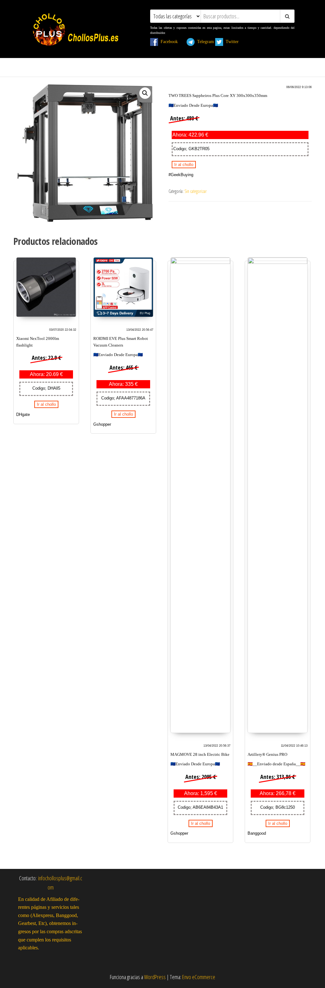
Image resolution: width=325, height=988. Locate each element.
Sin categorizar (195, 191)
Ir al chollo (183, 164)
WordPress (155, 977)
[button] (145, 93)
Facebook (171, 41)
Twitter (234, 41)
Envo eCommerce (198, 977)
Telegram (204, 41)
